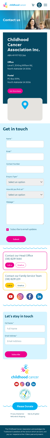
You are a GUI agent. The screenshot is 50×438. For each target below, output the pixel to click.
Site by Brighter (33, 414)
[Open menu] (45, 4)
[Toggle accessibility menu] (39, 4)
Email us (21, 265)
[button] (25, 105)
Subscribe (16, 354)
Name (9, 138)
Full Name (9, 323)
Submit (16, 239)
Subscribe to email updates (23, 229)
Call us (9, 265)
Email (9, 151)
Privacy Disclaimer (17, 414)
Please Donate (25, 406)
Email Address (11, 335)
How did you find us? (15, 189)
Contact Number (13, 164)
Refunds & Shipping (18, 416)
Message (10, 202)
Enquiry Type (12, 176)
